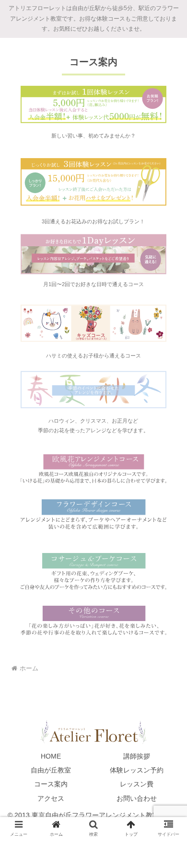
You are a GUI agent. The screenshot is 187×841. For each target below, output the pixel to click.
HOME (51, 756)
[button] (168, 782)
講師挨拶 (136, 756)
